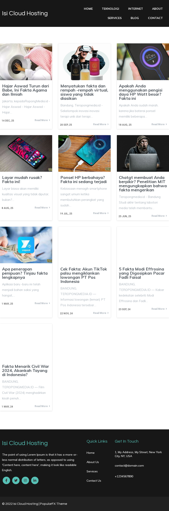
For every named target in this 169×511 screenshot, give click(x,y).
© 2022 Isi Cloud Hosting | (21, 503)
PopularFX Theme (53, 503)
